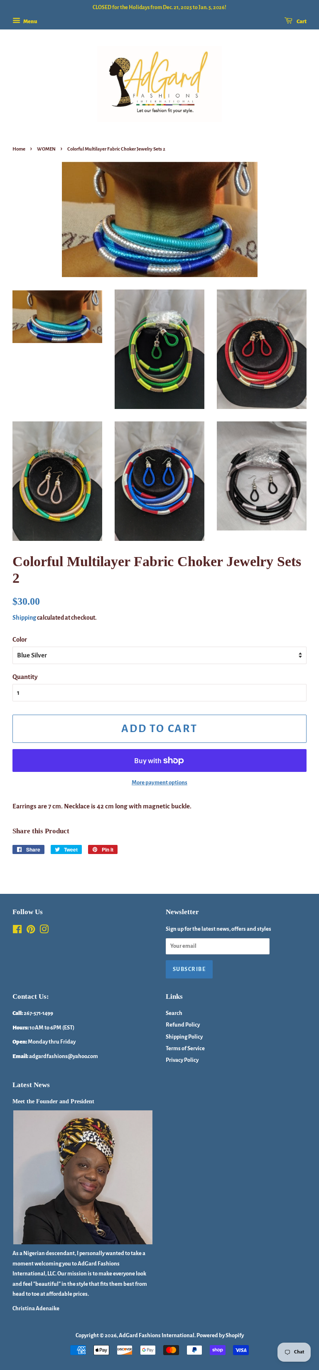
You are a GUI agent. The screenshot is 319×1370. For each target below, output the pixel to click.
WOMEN (46, 149)
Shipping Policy (184, 1037)
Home (18, 149)
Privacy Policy (182, 1060)
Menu (29, 21)
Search (174, 1013)
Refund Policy (183, 1025)
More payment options (159, 782)
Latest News (31, 1085)
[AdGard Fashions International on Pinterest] (30, 931)
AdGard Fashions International (156, 1335)
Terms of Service (185, 1048)
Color (19, 639)
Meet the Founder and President (53, 1101)
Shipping (24, 617)
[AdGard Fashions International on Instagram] (44, 931)
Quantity (25, 676)
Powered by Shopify (220, 1335)
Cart (301, 21)
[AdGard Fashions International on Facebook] (17, 931)
